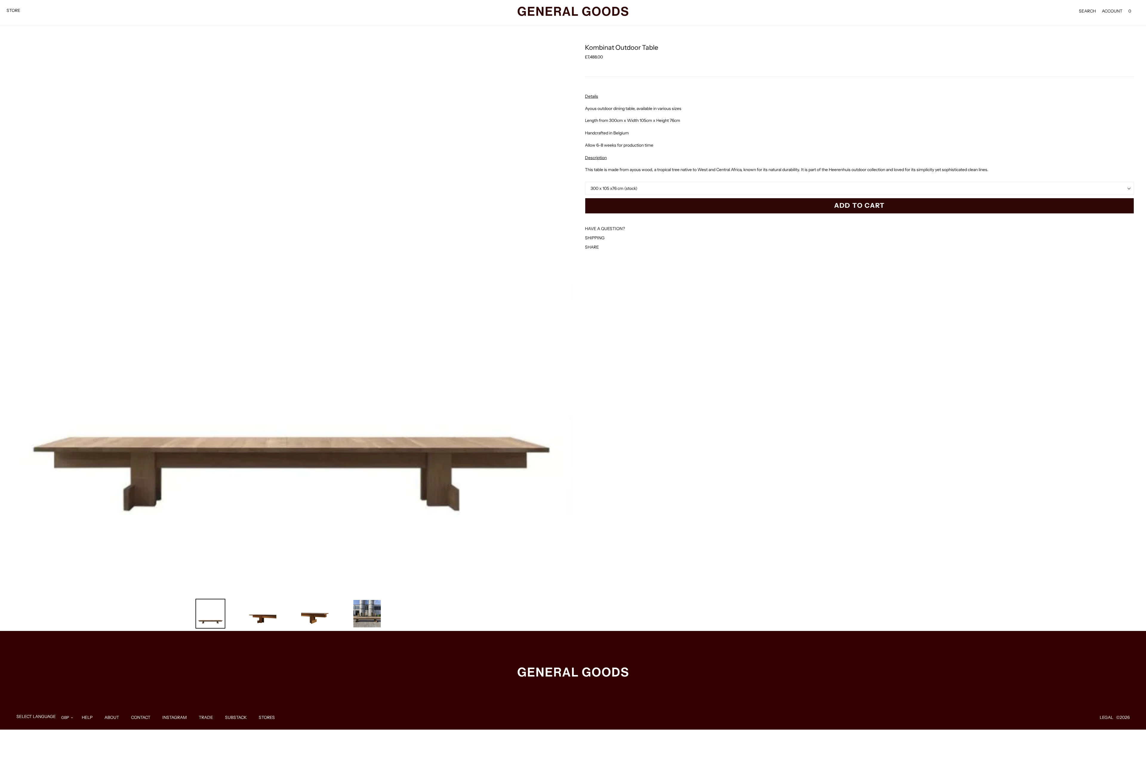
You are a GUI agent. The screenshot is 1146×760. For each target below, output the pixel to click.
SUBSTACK (236, 717)
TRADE (206, 717)
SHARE (592, 247)
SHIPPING (595, 238)
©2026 (1123, 717)
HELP (87, 717)
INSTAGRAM (174, 717)
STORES (267, 717)
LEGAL (1106, 717)
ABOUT (111, 717)
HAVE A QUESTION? (605, 228)
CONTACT (140, 717)
